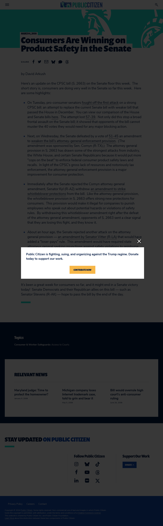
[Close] (139, 241)
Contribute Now (82, 270)
